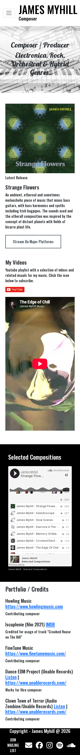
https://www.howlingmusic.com (34, 606)
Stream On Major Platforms (33, 241)
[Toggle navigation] (9, 12)
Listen (11, 676)
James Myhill (14, 569)
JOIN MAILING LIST (13, 745)
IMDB (50, 624)
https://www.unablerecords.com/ (35, 682)
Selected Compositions (35, 569)
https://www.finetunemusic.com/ (35, 653)
